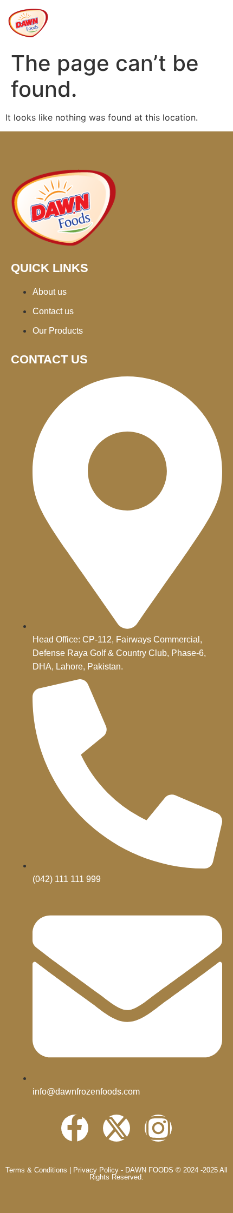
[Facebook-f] (74, 1128)
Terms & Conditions (36, 1170)
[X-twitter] (116, 1128)
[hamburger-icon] (180, 22)
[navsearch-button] (214, 23)
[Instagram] (158, 1128)
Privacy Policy (96, 1170)
